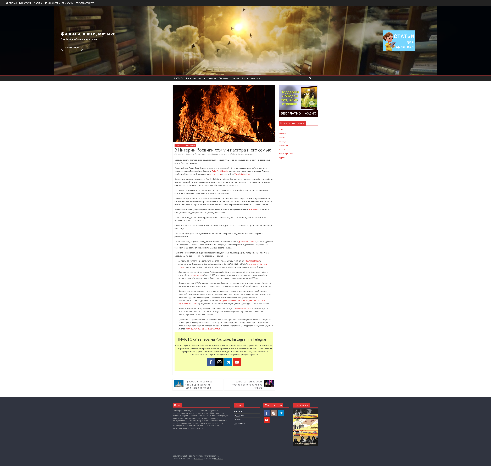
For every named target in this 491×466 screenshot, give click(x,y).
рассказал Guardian (247, 241)
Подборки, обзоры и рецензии (79, 39)
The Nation (254, 209)
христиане (249, 154)
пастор (227, 154)
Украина (282, 133)
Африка (191, 154)
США (281, 129)
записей (239, 423)
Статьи (39, 3)
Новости (26, 3)
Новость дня (190, 145)
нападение (206, 154)
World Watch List (252, 260)
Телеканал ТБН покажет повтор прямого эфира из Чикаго (247, 384)
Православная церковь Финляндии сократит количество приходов (198, 384)
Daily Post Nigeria (220, 171)
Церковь (212, 78)
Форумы (69, 3)
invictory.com (215, 174)
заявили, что (197, 275)
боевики (198, 154)
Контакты (238, 411)
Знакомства (54, 3)
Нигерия (214, 154)
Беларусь (283, 141)
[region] (245, 40)
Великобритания (286, 153)
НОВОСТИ (178, 78)
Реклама (237, 419)
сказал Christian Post (242, 308)
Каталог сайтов (86, 3)
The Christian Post (242, 174)
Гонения (235, 78)
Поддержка (239, 415)
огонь (221, 154)
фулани (241, 154)
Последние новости (195, 78)
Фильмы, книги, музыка (88, 34)
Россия (282, 137)
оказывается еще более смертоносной (203, 328)
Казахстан (283, 145)
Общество (223, 78)
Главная (13, 3)
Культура (255, 78)
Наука (245, 78)
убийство (233, 154)
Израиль (282, 149)
